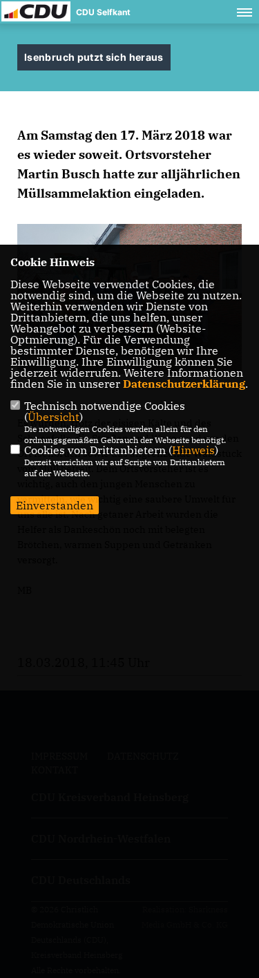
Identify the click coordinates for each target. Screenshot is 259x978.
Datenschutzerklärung (184, 384)
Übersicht (53, 417)
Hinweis (193, 450)
